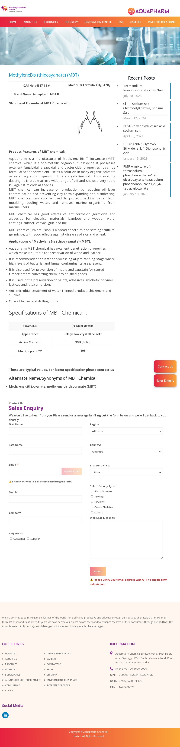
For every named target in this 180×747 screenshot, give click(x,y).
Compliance (12, 685)
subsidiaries (12, 674)
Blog (50, 669)
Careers (51, 658)
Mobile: (13, 492)
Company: (15, 512)
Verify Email (71, 471)
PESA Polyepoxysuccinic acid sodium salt (144, 128)
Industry (11, 669)
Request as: (16, 533)
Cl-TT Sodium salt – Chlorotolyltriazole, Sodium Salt (143, 108)
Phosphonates (103, 491)
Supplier (35, 538)
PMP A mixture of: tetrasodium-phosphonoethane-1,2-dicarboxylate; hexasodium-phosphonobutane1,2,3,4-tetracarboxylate (143, 177)
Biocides (99, 502)
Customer (19, 538)
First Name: (16, 424)
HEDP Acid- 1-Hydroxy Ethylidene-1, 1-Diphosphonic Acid (144, 148)
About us (11, 658)
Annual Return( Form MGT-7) (23, 680)
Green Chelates (103, 507)
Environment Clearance (62, 680)
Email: (14, 464)
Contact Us (16, 403)
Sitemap (52, 674)
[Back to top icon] (163, 739)
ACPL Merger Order (58, 685)
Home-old (11, 653)
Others (98, 512)
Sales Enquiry (165, 380)
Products (11, 664)
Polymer (99, 496)
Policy (9, 690)
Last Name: (44, 491)
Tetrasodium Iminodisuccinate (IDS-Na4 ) (144, 88)
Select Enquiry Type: (103, 486)
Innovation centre (59, 653)
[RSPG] (19, 8)
